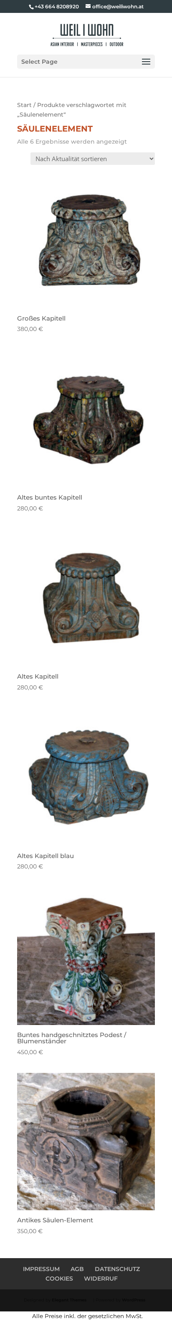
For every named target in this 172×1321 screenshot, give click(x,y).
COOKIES (59, 1278)
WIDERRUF (101, 1278)
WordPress (133, 1300)
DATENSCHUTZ (117, 1269)
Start (24, 105)
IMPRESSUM (41, 1269)
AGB (77, 1269)
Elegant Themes (69, 1300)
